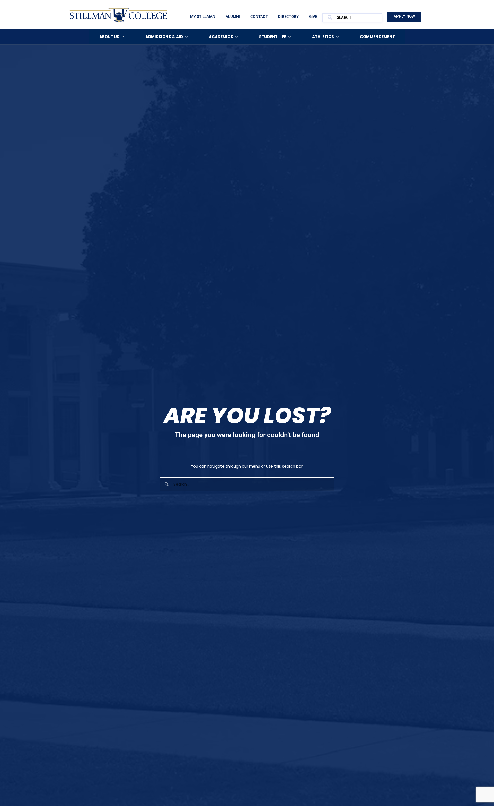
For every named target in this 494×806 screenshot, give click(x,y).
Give (313, 16)
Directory (288, 16)
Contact (259, 16)
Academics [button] (221, 36)
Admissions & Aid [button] (164, 36)
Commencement (377, 36)
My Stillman (202, 16)
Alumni (233, 16)
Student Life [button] (272, 36)
